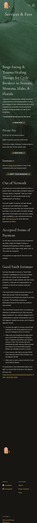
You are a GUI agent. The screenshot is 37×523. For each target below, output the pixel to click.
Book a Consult (23, 489)
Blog (20, 493)
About (20, 485)
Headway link (12, 165)
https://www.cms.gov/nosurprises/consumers (17, 375)
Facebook (8, 485)
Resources (12, 219)
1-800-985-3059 (11, 377)
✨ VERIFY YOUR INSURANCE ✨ (18, 174)
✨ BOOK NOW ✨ (18, 123)
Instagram (8, 489)
